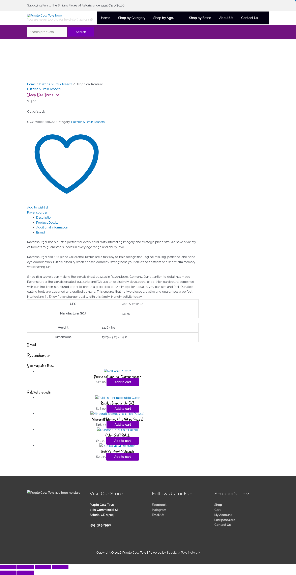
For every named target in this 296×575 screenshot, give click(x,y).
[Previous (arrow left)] (8, 573)
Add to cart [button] (123, 382)
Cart (217, 510)
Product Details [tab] (47, 222)
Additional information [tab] (52, 227)
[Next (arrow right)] (25, 573)
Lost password (224, 520)
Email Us (158, 515)
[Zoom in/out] (8, 567)
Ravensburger (37, 212)
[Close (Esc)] (60, 567)
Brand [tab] (40, 232)
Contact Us (222, 525)
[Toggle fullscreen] (25, 567)
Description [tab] (44, 217)
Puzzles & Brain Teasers (55, 84)
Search (81, 32)
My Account (223, 515)
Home (31, 84)
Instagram (159, 510)
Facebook (159, 505)
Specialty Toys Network (183, 552)
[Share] (43, 567)
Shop (218, 505)
